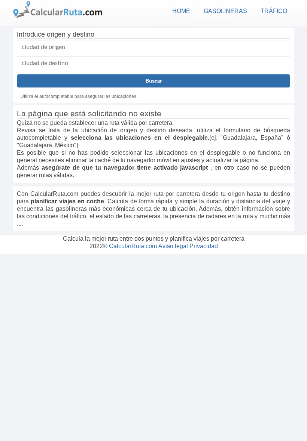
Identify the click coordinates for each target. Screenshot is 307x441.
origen (56, 34)
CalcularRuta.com (133, 246)
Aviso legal (173, 246)
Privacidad (203, 246)
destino (83, 34)
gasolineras (225, 11)
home (181, 11)
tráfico (274, 11)
